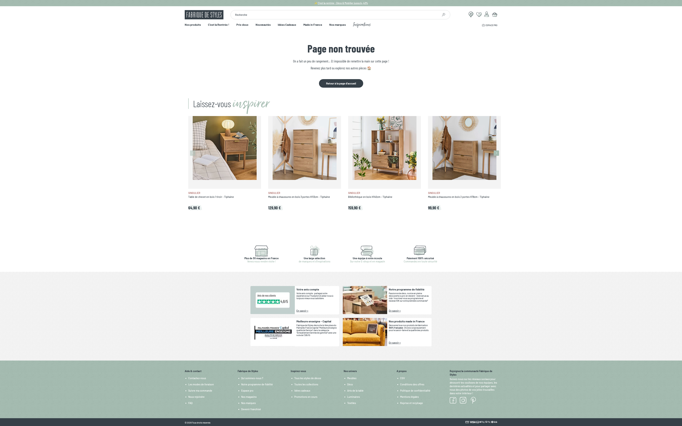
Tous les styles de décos (307, 378)
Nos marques (337, 24)
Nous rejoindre (196, 396)
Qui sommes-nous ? (252, 378)
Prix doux (242, 24)
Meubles (351, 378)
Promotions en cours (305, 396)
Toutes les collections (306, 384)
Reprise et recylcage (411, 403)
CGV (402, 378)
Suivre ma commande (200, 390)
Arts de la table (355, 390)
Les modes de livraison (201, 384)
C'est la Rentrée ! (218, 24)
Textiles (351, 403)
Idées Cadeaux (287, 24)
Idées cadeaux (302, 390)
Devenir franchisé (251, 409)
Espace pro (247, 390)
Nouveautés (263, 24)
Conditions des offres (412, 384)
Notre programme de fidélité (257, 384)
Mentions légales (409, 396)
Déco (350, 384)
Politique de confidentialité (415, 390)
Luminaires (353, 396)
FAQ (190, 403)
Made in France (312, 24)
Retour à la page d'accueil (341, 83)
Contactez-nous (197, 378)
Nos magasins (249, 396)
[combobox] (335, 14)
